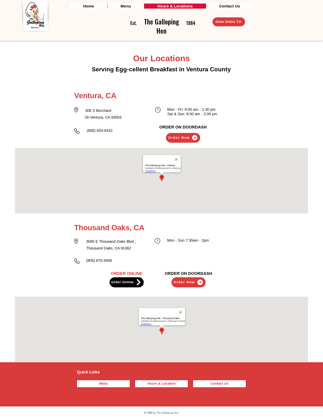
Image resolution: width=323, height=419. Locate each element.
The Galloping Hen (161, 26)
